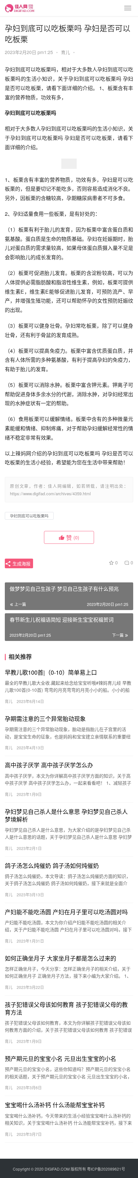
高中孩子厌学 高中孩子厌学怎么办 (49, 765)
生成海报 (20, 563)
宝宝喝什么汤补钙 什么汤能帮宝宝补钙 (55, 1105)
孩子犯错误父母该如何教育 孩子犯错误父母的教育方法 (66, 1008)
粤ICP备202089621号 (106, 1169)
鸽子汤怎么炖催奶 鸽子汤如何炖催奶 (52, 865)
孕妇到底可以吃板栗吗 (29, 515)
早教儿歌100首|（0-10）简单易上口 (51, 672)
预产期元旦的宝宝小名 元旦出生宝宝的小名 (60, 1058)
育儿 (65, 52)
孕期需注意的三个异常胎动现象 (45, 718)
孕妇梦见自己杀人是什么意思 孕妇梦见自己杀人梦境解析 (66, 815)
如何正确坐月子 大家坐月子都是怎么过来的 (60, 958)
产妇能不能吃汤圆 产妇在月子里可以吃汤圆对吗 (66, 912)
